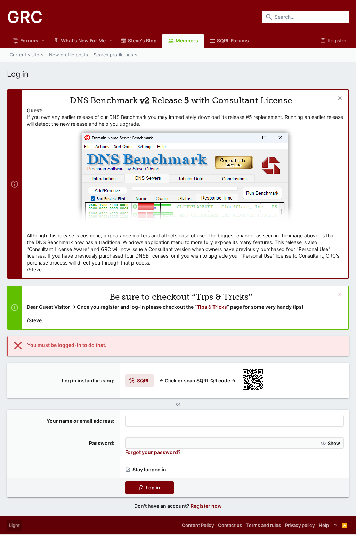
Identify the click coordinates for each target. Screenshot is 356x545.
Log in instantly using (87, 380)
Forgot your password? (153, 452)
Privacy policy (300, 525)
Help (324, 525)
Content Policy (198, 525)
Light (14, 525)
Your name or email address (80, 421)
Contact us (230, 525)
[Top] (335, 525)
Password (101, 443)
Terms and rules (263, 525)
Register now (206, 506)
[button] (43, 41)
